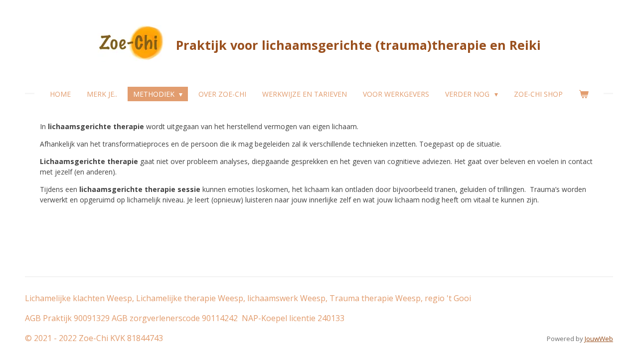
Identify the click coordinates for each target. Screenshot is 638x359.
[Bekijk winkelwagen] (583, 94)
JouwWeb (599, 338)
